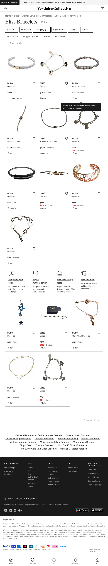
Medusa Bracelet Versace (73, 448)
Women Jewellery (30, 15)
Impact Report (94, 477)
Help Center (73, 467)
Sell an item (53, 478)
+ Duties (47, 92)
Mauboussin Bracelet (84, 442)
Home (8, 15)
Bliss (16, 15)
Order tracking (31, 469)
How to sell (52, 467)
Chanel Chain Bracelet (78, 435)
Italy (49, 550)
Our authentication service (34, 477)
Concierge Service (8, 473)
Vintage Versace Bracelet (23, 442)
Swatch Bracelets (45, 445)
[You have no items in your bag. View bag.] (102, 8)
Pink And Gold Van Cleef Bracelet (39, 448)
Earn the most (88, 279)
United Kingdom (15, 550)
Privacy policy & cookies (58, 504)
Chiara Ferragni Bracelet (18, 438)
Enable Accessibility (9, 2)
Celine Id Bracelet (24, 435)
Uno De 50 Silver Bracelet (71, 445)
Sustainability (94, 473)
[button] (102, 8)
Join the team (94, 481)
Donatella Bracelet (44, 438)
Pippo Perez (26, 445)
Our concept (9, 467)
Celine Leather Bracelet (50, 435)
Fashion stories (94, 484)
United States (27, 550)
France (5, 550)
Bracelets (47, 15)
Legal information (32, 504)
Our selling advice (52, 473)
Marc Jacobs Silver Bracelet (54, 442)
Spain (44, 550)
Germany (37, 550)
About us (92, 469)
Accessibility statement (13, 504)
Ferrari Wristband (90, 438)
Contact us (72, 471)
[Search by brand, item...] (5, 8)
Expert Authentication (40, 281)
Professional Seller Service (54, 483)
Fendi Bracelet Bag (68, 438)
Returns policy (31, 485)
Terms (43, 504)
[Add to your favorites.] (34, 83)
